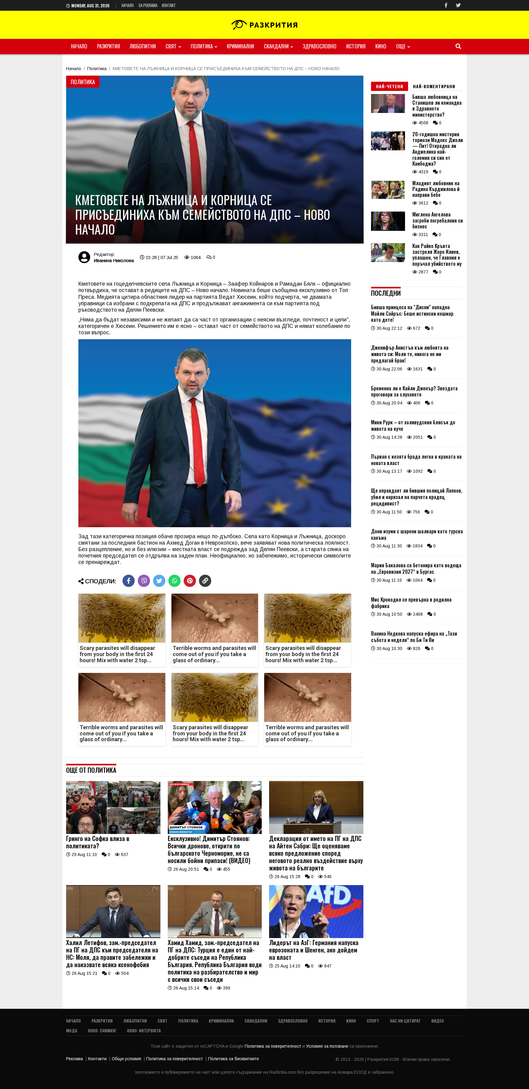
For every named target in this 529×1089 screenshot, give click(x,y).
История (356, 46)
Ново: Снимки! (102, 1030)
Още (401, 46)
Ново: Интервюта (144, 1030)
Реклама (74, 1059)
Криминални (240, 46)
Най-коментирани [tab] (434, 86)
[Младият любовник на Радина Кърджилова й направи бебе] (388, 197)
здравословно (319, 46)
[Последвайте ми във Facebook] (446, 5)
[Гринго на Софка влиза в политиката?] (113, 832)
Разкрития (108, 46)
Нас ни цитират (405, 1020)
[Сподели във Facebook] (128, 581)
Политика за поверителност (273, 1046)
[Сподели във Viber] (144, 581)
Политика (202, 46)
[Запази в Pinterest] (190, 581)
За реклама (147, 5)
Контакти (97, 1059)
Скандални (276, 46)
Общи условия (126, 1059)
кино (380, 46)
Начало (128, 5)
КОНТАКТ (169, 5)
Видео (437, 1020)
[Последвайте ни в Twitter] (458, 5)
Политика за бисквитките (233, 1059)
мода (71, 1030)
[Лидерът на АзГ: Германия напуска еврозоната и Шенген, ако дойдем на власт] (316, 936)
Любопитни (143, 46)
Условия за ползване (328, 1046)
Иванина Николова (114, 260)
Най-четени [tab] (389, 86)
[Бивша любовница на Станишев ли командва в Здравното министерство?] (388, 111)
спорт (373, 1020)
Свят (171, 46)
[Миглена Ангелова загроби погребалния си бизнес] (388, 229)
